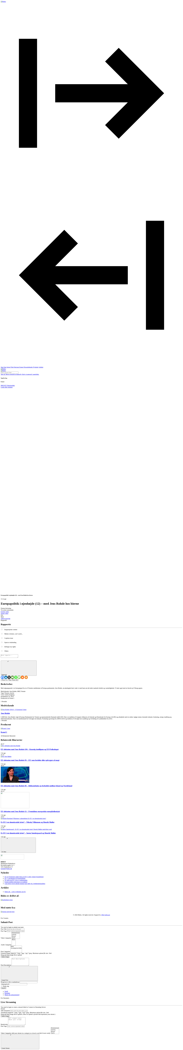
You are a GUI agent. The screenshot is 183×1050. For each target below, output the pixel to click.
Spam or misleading (10, 642)
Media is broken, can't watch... (13, 634)
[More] (26, 677)
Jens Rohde (5, 713)
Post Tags (4, 931)
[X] (9, 677)
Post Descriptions (6, 965)
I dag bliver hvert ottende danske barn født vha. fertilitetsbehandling (25, 883)
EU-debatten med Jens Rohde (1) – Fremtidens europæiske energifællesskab (30, 811)
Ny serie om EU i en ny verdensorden (16, 880)
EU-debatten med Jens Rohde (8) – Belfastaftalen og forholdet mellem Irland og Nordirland (36, 786)
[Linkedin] (5, 677)
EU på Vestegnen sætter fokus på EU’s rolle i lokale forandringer (24, 877)
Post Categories (5, 951)
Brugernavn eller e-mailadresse (10, 982)
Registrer (7, 993)
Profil (6, 991)
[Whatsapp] (15, 677)
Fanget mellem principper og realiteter (16, 882)
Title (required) (5, 1010)
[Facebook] (2, 677)
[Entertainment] (16, 933)
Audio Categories (6, 945)
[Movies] (16, 936)
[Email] (12, 677)
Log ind (4, 988)
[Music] (14, 940)
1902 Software (105, 915)
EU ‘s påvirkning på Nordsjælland (15, 878)
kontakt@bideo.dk (6, 868)
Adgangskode (5, 984)
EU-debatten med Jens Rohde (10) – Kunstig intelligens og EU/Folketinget (30, 749)
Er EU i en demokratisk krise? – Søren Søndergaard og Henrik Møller (28, 833)
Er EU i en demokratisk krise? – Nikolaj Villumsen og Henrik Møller (27, 822)
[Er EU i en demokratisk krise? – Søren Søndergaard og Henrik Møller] (26, 829)
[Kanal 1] (5, 728)
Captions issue (8, 638)
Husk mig (6, 986)
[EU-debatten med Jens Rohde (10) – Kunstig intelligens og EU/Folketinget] (10, 746)
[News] (16, 946)
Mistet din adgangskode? (12, 995)
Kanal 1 (4, 732)
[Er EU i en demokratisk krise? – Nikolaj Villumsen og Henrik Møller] (23, 818)
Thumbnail (4, 1012)
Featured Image (5, 953)
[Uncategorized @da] (16, 948)
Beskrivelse (4, 1024)
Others (6, 651)
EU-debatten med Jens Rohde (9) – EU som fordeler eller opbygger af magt (30, 760)
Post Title (3, 929)
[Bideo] (3, 1)
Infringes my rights (10, 647)
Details (3, 1009)
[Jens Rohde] (13, 709)
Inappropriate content (10, 629)
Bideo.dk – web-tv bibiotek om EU (15, 892)
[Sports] (16, 938)
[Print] (22, 677)
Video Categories (6, 938)
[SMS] (19, 677)
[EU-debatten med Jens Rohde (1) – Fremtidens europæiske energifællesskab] (15, 808)
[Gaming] (16, 934)
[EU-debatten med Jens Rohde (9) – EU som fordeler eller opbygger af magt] (6, 756)
